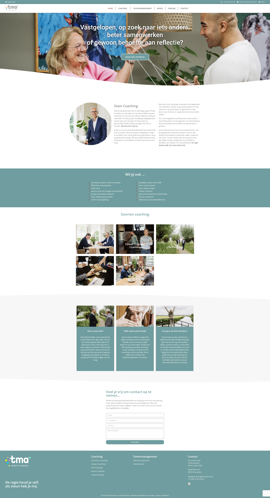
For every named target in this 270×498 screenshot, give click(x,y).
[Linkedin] (189, 484)
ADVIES (160, 8)
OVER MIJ (171, 8)
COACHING (122, 8)
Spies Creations (162, 495)
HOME (110, 8)
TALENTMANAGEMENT (142, 8)
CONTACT (184, 8)
